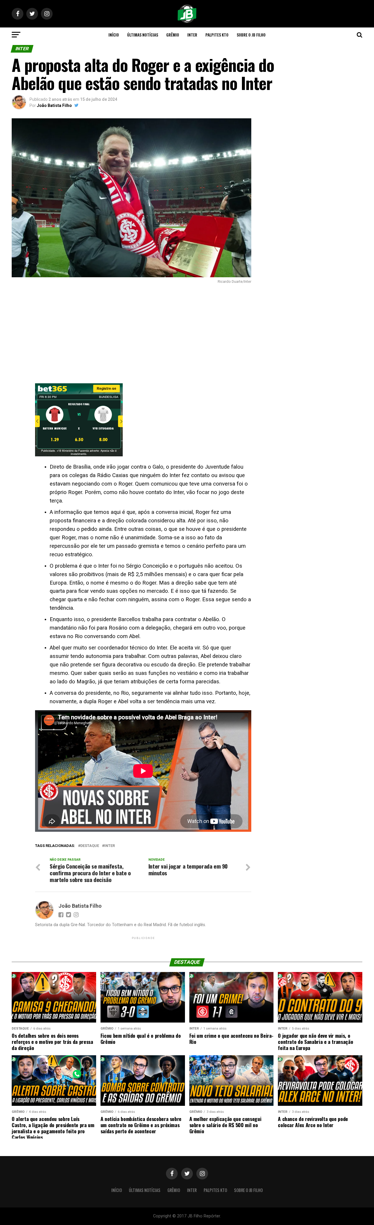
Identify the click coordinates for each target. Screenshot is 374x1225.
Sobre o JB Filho (251, 35)
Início (113, 35)
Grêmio (172, 35)
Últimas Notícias (142, 35)
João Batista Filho (54, 105)
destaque (89, 846)
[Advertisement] (131, 334)
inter (109, 846)
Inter (192, 35)
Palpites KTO (216, 35)
